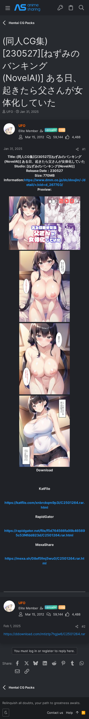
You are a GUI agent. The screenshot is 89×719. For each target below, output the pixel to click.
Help (69, 712)
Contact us (55, 712)
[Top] (77, 712)
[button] (7, 8)
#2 (83, 626)
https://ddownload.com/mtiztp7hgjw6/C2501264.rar (44, 634)
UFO (9, 112)
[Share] (77, 149)
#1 (83, 149)
